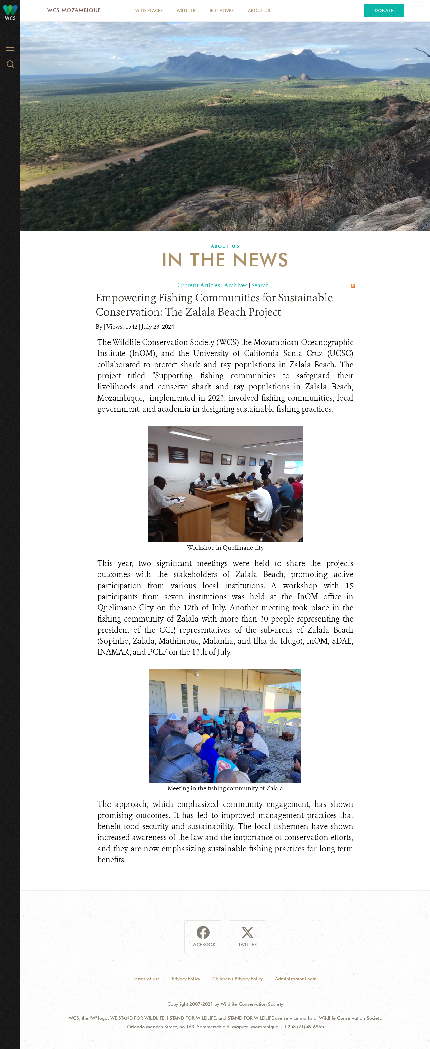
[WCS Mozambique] (10, 9)
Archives (235, 285)
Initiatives (222, 10)
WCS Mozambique (74, 10)
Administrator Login (296, 978)
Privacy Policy (186, 978)
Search (260, 285)
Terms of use (147, 978)
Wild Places (149, 10)
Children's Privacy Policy (237, 978)
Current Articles (198, 285)
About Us (259, 10)
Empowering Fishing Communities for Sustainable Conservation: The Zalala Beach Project (214, 305)
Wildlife (186, 10)
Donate (384, 10)
